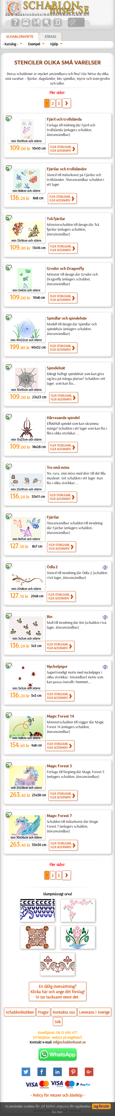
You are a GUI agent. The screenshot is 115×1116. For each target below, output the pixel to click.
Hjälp (54, 44)
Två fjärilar (56, 219)
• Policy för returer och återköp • (57, 1095)
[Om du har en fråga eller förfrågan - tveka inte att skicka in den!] (57, 1059)
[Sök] (46, 25)
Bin (49, 617)
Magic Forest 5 (59, 766)
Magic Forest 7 (59, 816)
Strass (50, 36)
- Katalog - (10, 44)
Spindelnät (56, 368)
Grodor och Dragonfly (65, 268)
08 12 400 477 (66, 1032)
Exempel (34, 44)
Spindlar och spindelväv (67, 318)
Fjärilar (53, 517)
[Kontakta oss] (25, 25)
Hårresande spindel (63, 418)
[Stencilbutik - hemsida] (47, 14)
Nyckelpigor (57, 666)
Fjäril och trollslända (64, 119)
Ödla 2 (52, 567)
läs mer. (57, 1111)
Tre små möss (58, 467)
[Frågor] (15, 25)
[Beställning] (36, 25)
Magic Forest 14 (60, 716)
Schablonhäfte (19, 36)
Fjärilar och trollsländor (67, 169)
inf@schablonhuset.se (69, 1042)
